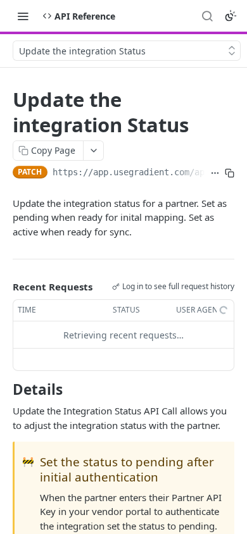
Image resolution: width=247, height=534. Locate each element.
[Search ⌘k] (207, 16)
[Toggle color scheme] (230, 16)
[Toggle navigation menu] (23, 16)
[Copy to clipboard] (229, 173)
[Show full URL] (215, 173)
